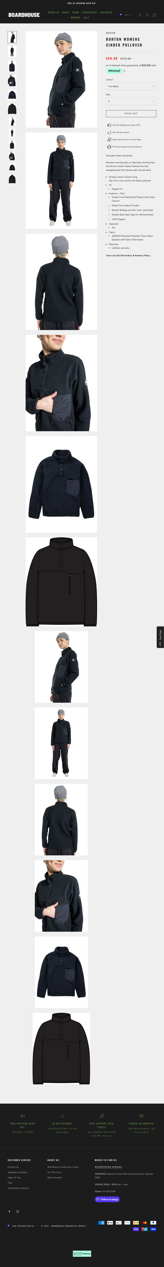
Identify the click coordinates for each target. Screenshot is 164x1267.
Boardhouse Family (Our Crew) (62, 1167)
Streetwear (89, 12)
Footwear (106, 12)
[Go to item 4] (12, 80)
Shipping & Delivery (17, 1172)
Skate (65, 12)
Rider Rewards (54, 1177)
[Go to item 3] (12, 66)
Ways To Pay (14, 1177)
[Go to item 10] (12, 156)
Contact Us (13, 1167)
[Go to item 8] (12, 132)
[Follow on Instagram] (17, 1211)
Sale (87, 17)
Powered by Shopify (75, 1226)
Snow (75, 12)
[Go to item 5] (12, 95)
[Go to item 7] (12, 121)
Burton (110, 32)
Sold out (131, 113)
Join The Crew (54, 1172)
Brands (76, 17)
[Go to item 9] (12, 144)
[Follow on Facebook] (9, 1211)
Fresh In (53, 12)
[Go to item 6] (12, 108)
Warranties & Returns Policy (135, 255)
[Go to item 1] (12, 37)
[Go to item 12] (12, 179)
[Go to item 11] (12, 167)
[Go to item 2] (12, 51)
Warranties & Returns (18, 1188)
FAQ (10, 1182)
